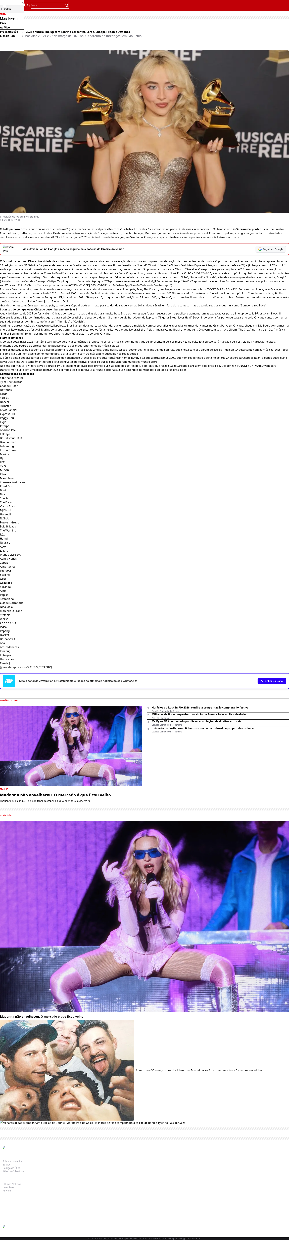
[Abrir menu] (5, 5)
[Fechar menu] (12, 2)
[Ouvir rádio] (29, 5)
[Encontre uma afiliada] (25, 5)
